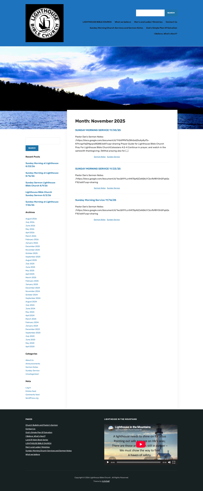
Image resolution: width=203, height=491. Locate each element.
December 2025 (33, 246)
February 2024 (32, 322)
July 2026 (30, 222)
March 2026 (31, 236)
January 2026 (32, 243)
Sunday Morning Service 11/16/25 (95, 200)
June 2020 (30, 339)
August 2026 (31, 219)
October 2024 (32, 295)
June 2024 (30, 308)
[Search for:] (150, 13)
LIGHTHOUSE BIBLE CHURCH (97, 22)
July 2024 (30, 305)
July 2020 (30, 336)
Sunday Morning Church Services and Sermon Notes (116, 28)
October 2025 (32, 253)
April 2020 (30, 346)
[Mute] (169, 462)
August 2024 (31, 301)
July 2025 (30, 263)
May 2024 (30, 312)
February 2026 (32, 239)
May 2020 (30, 343)
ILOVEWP (106, 481)
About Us (30, 360)
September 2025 (33, 257)
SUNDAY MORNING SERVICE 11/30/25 (98, 130)
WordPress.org (32, 398)
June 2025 (30, 267)
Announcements (33, 364)
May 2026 (30, 229)
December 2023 (33, 329)
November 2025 (33, 250)
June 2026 (30, 226)
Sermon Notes (100, 157)
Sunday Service (113, 157)
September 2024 (33, 298)
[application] (140, 444)
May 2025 (30, 270)
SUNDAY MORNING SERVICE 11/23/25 (98, 168)
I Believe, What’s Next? (165, 33)
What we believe (123, 22)
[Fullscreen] (173, 462)
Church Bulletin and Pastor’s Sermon (42, 425)
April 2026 (30, 232)
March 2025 (31, 277)
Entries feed (31, 391)
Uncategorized (32, 374)
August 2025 (31, 260)
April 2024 (30, 315)
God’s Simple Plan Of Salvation (161, 28)
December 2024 (33, 288)
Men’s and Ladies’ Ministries (148, 22)
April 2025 (30, 274)
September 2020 (33, 333)
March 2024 (31, 319)
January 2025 (32, 284)
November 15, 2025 (83, 220)
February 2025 (32, 281)
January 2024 (32, 326)
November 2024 (33, 291)
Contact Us (171, 22)
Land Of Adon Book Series (37, 440)
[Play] (107, 462)
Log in (28, 388)
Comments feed (32, 394)
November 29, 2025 (83, 157)
